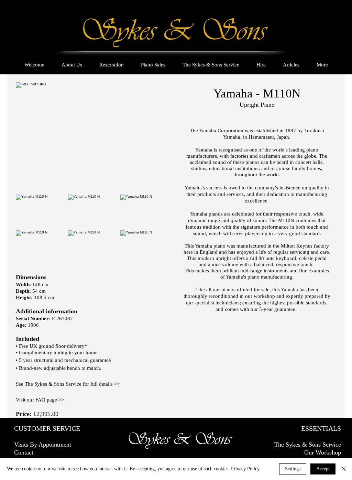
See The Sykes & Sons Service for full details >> (68, 384)
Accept (323, 468)
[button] (42, 212)
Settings (292, 468)
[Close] (344, 468)
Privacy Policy (245, 468)
